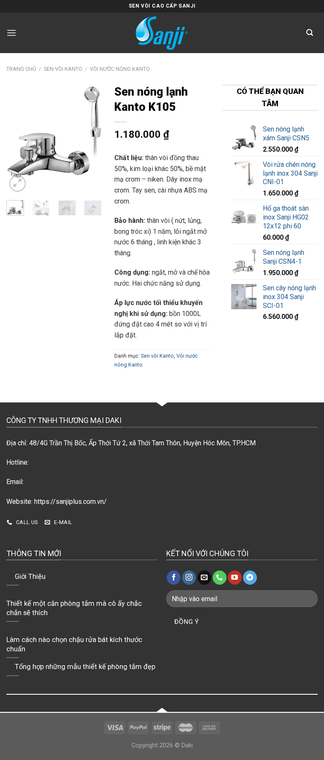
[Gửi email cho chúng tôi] (204, 577)
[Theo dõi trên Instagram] (189, 577)
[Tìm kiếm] (310, 33)
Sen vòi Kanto (63, 69)
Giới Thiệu (30, 577)
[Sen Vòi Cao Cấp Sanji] (162, 33)
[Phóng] (17, 183)
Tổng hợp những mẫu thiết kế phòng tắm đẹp (85, 667)
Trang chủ (21, 69)
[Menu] (12, 32)
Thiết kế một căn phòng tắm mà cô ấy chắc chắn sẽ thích (74, 608)
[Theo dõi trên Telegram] (250, 577)
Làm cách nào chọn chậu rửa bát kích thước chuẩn (74, 644)
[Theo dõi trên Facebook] (174, 577)
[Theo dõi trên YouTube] (235, 577)
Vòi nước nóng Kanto (120, 69)
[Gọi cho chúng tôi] (220, 577)
